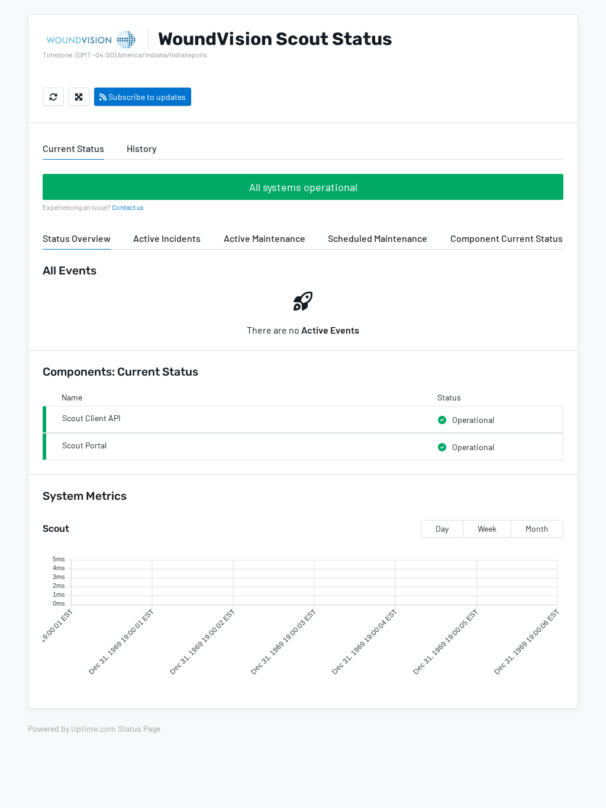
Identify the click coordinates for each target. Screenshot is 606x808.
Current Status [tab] (73, 148)
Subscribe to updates (146, 97)
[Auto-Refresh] (53, 97)
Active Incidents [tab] (167, 238)
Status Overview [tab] (77, 238)
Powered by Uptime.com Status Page (94, 728)
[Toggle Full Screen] (79, 97)
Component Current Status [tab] (506, 238)
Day (442, 528)
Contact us (128, 207)
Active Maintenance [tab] (264, 238)
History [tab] (142, 148)
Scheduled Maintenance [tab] (377, 238)
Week (487, 528)
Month (537, 528)
